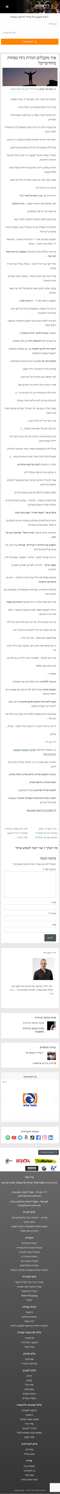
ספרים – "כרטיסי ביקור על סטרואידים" (29, 1217)
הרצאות (29, 1312)
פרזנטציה (29, 1338)
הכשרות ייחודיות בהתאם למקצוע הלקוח (29, 1325)
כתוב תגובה (15, 89)
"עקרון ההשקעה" (29, 1291)
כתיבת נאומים (29, 1393)
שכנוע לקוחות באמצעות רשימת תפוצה (29, 1226)
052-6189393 (17, 1201)
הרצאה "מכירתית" (29, 1342)
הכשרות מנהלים (29, 1243)
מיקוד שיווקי (29, 1222)
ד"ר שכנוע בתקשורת (48, 1152)
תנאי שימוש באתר (29, 1479)
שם (53, 902)
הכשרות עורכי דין (29, 1256)
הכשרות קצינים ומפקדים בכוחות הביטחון (29, 1270)
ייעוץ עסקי (29, 1321)
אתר (54, 924)
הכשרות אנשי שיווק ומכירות (29, 1247)
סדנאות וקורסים (29, 1316)
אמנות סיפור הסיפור (29, 1419)
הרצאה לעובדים (29, 1410)
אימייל (52, 913)
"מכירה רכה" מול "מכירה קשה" (29, 1282)
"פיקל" (29, 1300)
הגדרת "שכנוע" (29, 1428)
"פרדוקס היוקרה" (29, 1363)
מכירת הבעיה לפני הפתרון (29, 1286)
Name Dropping (29, 1295)
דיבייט (29, 1376)
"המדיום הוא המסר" (29, 1231)
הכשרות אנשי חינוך (29, 1261)
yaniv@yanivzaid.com (29, 1196)
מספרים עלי (29, 1466)
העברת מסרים (29, 1398)
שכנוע (29, 1380)
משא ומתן (29, 1389)
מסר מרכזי (29, 1347)
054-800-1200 (19, 1192)
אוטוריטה (29, 1359)
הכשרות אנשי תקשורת (29, 1252)
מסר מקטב (29, 1437)
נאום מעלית (29, 1454)
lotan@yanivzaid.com (29, 1205)
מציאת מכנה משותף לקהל (29, 1432)
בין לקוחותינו (29, 1470)
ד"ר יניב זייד (49, 952)
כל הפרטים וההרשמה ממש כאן (41, 810)
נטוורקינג (29, 1449)
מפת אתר (29, 1475)
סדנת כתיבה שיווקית (33, 1023)
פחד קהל (29, 1385)
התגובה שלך (49, 869)
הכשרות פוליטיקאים (29, 1265)
